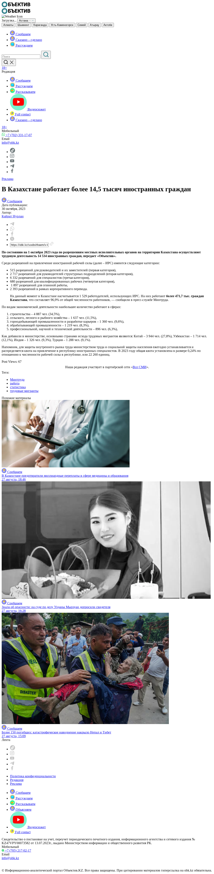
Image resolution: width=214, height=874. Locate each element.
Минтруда (17, 379)
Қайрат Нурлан (13, 216)
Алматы (8, 25)
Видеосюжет (36, 109)
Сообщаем (23, 34)
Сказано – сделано (28, 40)
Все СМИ (139, 367)
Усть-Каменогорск (62, 25)
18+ (4, 68)
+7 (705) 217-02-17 (17, 850)
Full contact (22, 114)
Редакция (16, 780)
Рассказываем (25, 92)
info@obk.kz (10, 142)
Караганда (40, 25)
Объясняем (23, 809)
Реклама (7, 179)
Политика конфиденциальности (33, 776)
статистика (18, 387)
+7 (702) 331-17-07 (18, 135)
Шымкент (23, 25)
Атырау (94, 25)
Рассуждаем (24, 45)
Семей (82, 25)
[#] (16, 6)
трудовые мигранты (24, 391)
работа (14, 383)
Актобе (107, 25)
